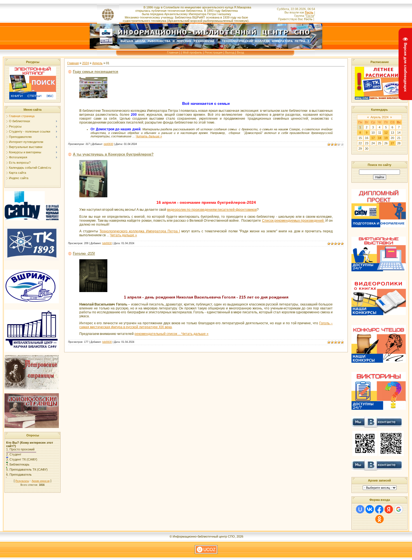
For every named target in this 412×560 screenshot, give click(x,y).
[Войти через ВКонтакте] (369, 509)
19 (386, 138)
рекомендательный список (158, 334)
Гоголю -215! (84, 253)
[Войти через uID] (360, 509)
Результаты (22, 481)
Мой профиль (192, 52)
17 (373, 138)
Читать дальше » (149, 136)
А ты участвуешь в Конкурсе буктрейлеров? (113, 154)
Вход (240, 52)
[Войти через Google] (398, 509)
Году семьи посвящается (95, 72)
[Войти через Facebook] (379, 509)
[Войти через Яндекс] (389, 509)
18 (379, 138)
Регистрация (214, 52)
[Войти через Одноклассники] (379, 519)
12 (386, 132)
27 (392, 143)
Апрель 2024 (379, 117)
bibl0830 (108, 144)
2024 (85, 63)
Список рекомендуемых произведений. (293, 221)
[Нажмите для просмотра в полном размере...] (93, 97)
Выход (229, 52)
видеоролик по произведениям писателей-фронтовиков (212, 210)
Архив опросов (41, 481)
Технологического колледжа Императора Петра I (139, 231)
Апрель (97, 63)
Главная (173, 52)
